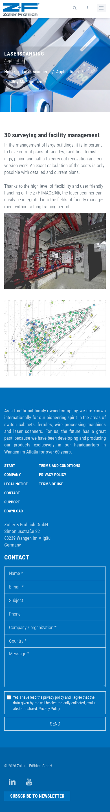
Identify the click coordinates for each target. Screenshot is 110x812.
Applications (67, 71)
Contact (12, 493)
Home (9, 71)
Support (12, 502)
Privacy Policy (52, 474)
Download (13, 511)
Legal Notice (16, 484)
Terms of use (51, 484)
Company (12, 474)
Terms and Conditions (59, 465)
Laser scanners (35, 71)
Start (9, 465)
